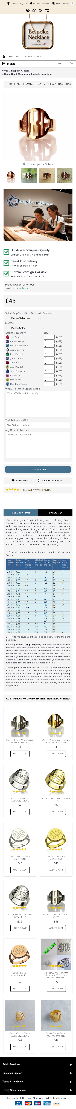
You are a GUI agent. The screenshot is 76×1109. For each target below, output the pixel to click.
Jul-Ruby (14, 362)
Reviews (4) (55, 513)
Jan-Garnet (16, 337)
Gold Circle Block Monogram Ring (20, 1034)
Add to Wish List (24, 480)
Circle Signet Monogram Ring (20, 974)
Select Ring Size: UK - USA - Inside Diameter (29, 313)
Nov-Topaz (16, 379)
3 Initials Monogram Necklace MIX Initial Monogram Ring (56, 975)
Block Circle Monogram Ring (56, 799)
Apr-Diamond (17, 349)
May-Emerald (17, 354)
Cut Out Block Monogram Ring (20, 799)
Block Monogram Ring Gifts (56, 916)
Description (20, 513)
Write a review (42, 489)
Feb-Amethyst (17, 341)
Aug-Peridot (16, 367)
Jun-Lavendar (17, 358)
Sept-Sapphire (18, 371)
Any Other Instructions (17, 430)
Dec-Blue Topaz (18, 384)
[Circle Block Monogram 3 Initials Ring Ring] (38, 126)
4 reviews (26, 489)
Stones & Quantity (15, 332)
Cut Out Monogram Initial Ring (20, 916)
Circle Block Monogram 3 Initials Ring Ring (20, 741)
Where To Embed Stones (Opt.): (22, 389)
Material (9, 323)
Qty (46, 332)
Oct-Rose (15, 375)
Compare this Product (52, 480)
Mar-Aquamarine (19, 345)
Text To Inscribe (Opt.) (17, 420)
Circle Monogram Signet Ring (20, 857)
